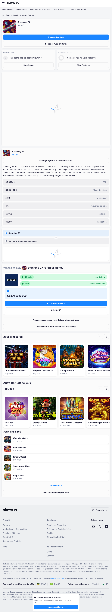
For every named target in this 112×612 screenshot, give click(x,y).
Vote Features (83, 65)
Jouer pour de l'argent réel (40, 9)
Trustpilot (100, 584)
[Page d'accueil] (13, 3)
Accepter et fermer (56, 607)
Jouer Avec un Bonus (57, 44)
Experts (6, 525)
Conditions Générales (56, 525)
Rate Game (28, 65)
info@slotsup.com (57, 578)
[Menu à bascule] (3, 3)
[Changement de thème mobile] (107, 3)
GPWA (43, 584)
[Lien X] (100, 526)
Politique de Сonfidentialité (59, 529)
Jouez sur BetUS (58, 303)
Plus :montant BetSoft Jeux (56, 492)
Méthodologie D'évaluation (15, 529)
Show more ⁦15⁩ (56, 485)
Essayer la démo (56, 37)
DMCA (57, 584)
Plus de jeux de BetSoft (77, 9)
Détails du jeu (21, 9)
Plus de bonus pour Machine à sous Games (56, 326)
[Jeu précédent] (100, 336)
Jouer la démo (7, 9)
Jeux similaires (59, 9)
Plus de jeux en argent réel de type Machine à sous (56, 320)
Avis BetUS (56, 310)
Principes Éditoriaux (11, 533)
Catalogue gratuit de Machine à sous (56, 160)
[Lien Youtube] (93, 526)
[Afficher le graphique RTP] (14, 182)
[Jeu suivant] (106, 336)
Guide (49, 551)
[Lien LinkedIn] (106, 526)
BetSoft (14, 154)
